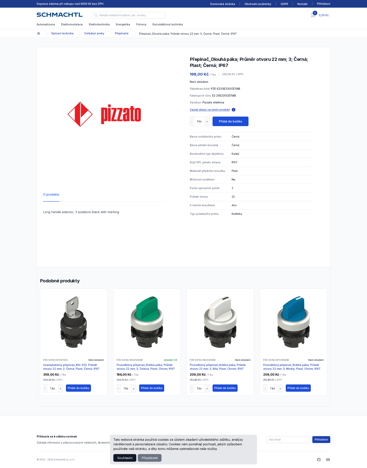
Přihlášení (321, 439)
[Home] (39, 33)
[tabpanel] (104, 114)
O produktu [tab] (51, 194)
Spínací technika (62, 33)
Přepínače (121, 33)
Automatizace (46, 24)
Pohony (141, 24)
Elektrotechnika (99, 24)
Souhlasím (124, 458)
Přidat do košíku (230, 121)
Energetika (123, 24)
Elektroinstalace (72, 24)
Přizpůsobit (150, 458)
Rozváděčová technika (168, 24)
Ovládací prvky (94, 33)
